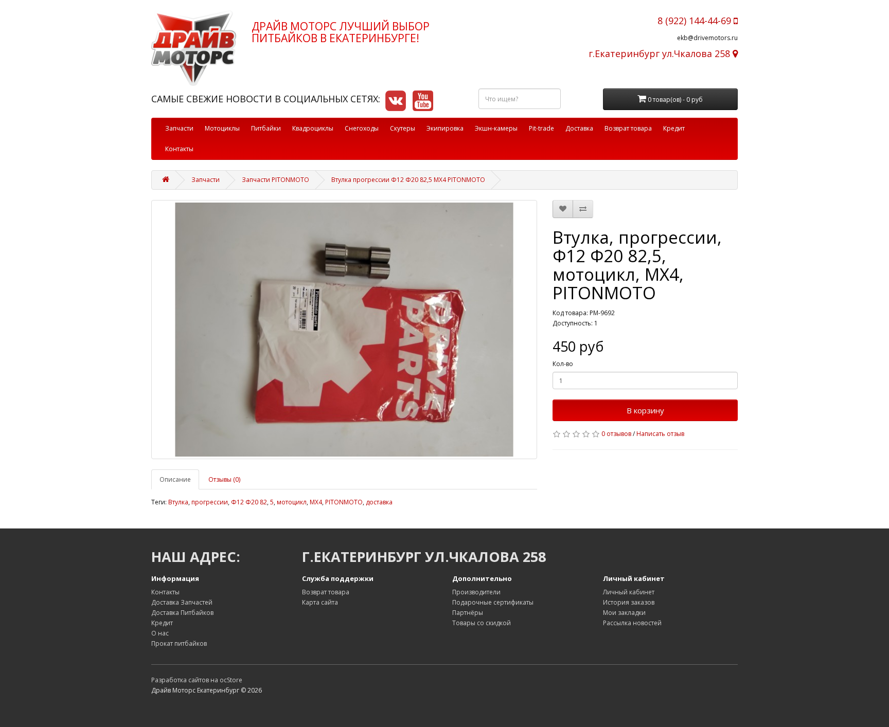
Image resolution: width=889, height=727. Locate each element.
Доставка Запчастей (181, 602)
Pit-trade (541, 128)
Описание (175, 479)
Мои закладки (624, 612)
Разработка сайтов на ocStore (196, 680)
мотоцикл (292, 502)
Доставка (579, 128)
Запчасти (179, 128)
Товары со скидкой (481, 623)
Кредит (674, 128)
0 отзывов (616, 433)
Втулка (178, 502)
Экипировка (445, 128)
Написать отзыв (660, 433)
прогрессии (209, 502)
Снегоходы (362, 128)
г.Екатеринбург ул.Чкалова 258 (661, 53)
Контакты (179, 148)
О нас (160, 633)
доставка (379, 502)
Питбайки (266, 128)
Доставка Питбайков (182, 612)
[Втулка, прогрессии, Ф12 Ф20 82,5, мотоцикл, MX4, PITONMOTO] (344, 329)
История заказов (628, 602)
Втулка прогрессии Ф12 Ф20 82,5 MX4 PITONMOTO (408, 179)
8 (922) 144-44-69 (695, 20)
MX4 (316, 502)
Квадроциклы (312, 128)
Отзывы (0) (224, 479)
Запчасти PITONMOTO (275, 179)
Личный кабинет (628, 592)
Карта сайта (320, 602)
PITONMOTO (344, 502)
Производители (476, 592)
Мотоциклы (222, 128)
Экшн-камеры (496, 128)
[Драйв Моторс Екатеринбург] (193, 48)
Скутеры (402, 128)
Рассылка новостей (632, 623)
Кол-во (563, 363)
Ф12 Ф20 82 (249, 502)
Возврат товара (628, 128)
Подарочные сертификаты (493, 602)
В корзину (645, 410)
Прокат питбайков (179, 643)
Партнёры (467, 612)
